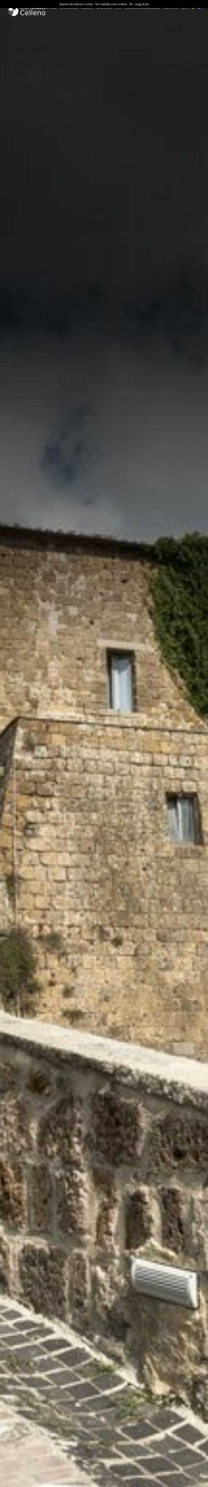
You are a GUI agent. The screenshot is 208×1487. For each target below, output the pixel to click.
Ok (131, 4)
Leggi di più (142, 4)
